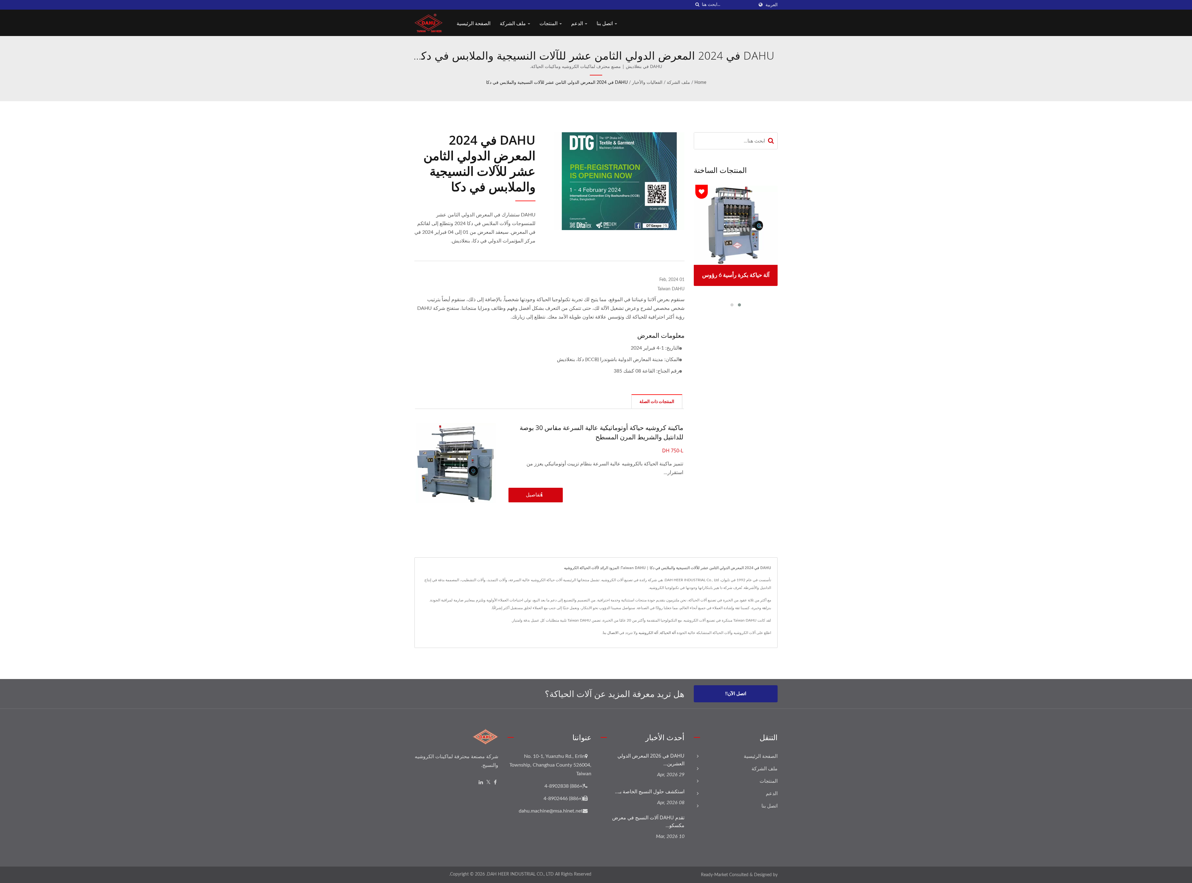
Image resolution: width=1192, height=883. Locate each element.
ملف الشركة (513, 23)
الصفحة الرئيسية (473, 23)
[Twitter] (488, 782)
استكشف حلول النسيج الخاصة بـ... (649, 791)
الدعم (577, 23)
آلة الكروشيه (648, 633)
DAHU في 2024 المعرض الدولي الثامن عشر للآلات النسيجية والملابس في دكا (557, 82)
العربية (771, 4)
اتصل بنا (605, 23)
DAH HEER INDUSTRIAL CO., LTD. (520, 874)
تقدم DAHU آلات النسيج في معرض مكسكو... (648, 821)
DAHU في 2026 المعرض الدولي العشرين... (650, 759)
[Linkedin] (481, 782)
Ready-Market (714, 875)
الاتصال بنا (610, 633)
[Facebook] (495, 782)
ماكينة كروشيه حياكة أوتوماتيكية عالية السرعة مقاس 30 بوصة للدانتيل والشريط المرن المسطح (601, 432)
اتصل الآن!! (735, 693)
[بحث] (697, 5)
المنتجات (549, 23)
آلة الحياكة (668, 633)
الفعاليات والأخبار (647, 82)
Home (700, 82)
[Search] (771, 141)
